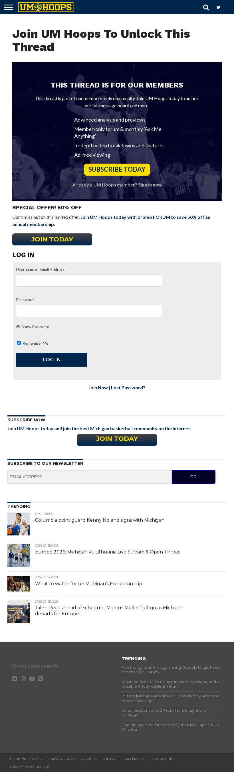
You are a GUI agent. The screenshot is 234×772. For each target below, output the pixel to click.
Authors (88, 759)
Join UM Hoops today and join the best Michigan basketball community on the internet (98, 428)
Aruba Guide (163, 759)
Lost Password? (128, 387)
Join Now (98, 387)
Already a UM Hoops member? (117, 184)
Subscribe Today (117, 169)
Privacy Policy (62, 759)
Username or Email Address (40, 269)
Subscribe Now (26, 419)
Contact (110, 759)
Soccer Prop (135, 759)
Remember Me (35, 343)
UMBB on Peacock (26, 759)
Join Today (52, 239)
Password (25, 299)
